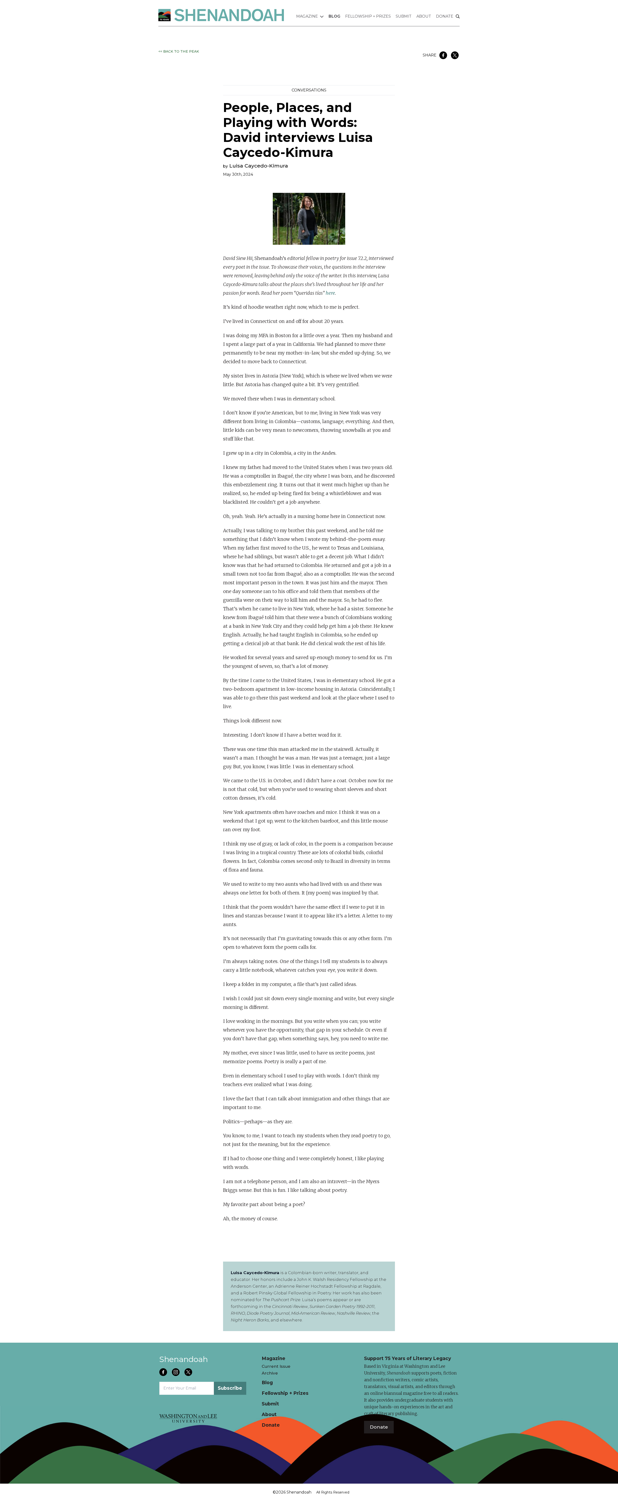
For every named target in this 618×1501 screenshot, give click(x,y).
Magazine (307, 16)
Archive (270, 1373)
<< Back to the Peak (178, 51)
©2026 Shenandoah (292, 1492)
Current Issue (276, 1366)
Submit (404, 16)
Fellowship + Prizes (368, 16)
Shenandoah (183, 1359)
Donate (444, 16)
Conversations (309, 90)
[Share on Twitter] (455, 55)
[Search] (458, 16)
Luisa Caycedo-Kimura (258, 166)
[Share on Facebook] (443, 55)
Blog (334, 16)
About (423, 16)
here (330, 293)
